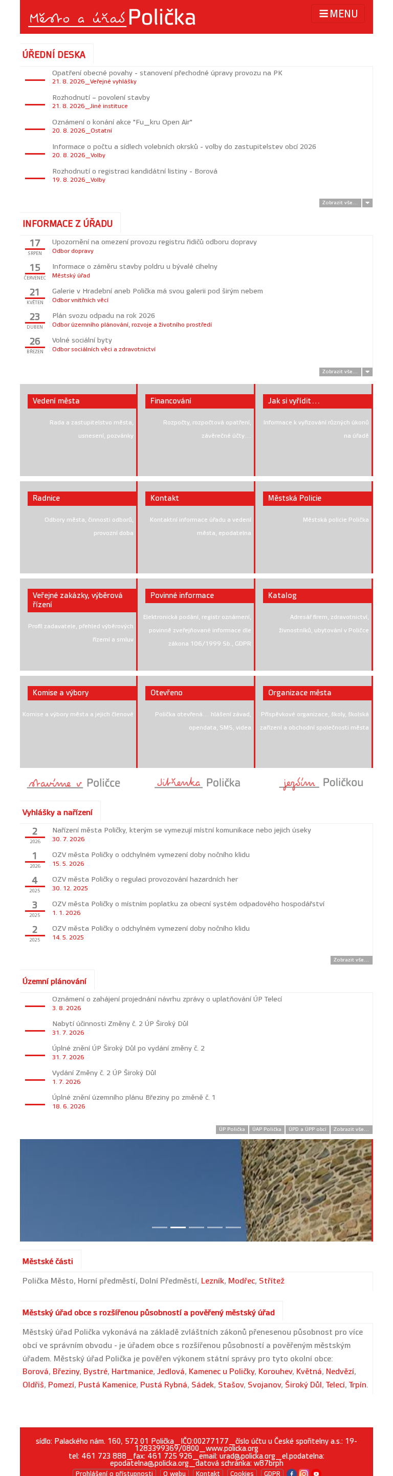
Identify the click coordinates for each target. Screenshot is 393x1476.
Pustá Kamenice (107, 1385)
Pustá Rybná (163, 1385)
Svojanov (264, 1385)
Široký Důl (303, 1385)
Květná (309, 1372)
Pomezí (61, 1385)
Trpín (357, 1385)
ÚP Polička (232, 1129)
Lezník (212, 1281)
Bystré (95, 1372)
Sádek (202, 1385)
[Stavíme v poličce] (73, 783)
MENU (344, 14)
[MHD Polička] (319, 783)
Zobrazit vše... (340, 203)
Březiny (66, 1372)
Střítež (272, 1281)
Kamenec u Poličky (221, 1372)
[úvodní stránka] (112, 17)
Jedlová (171, 1372)
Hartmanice (132, 1372)
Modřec (241, 1281)
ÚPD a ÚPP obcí (307, 1129)
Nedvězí (340, 1372)
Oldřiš (33, 1385)
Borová (36, 1372)
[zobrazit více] (367, 203)
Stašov (231, 1385)
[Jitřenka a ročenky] (196, 783)
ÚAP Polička (266, 1129)
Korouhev (275, 1372)
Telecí (335, 1385)
